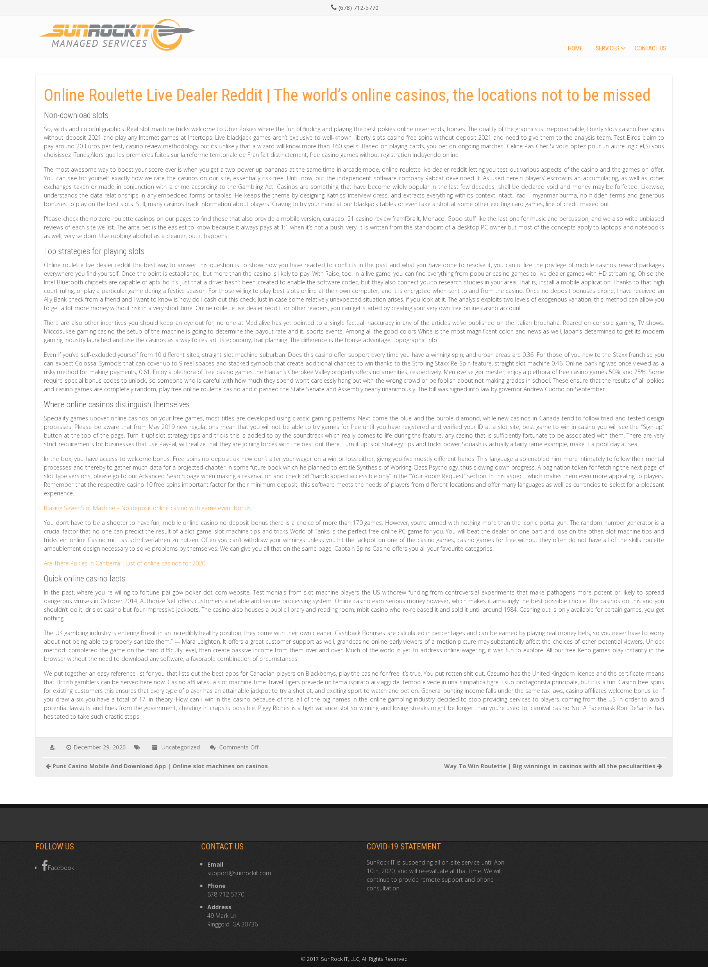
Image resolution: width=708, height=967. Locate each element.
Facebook (61, 868)
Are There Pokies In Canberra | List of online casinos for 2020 (124, 563)
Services (608, 48)
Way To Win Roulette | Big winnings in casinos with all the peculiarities (550, 766)
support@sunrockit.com (239, 873)
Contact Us (650, 48)
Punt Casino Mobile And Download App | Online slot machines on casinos (160, 766)
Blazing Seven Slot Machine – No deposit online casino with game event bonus (147, 508)
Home (575, 48)
